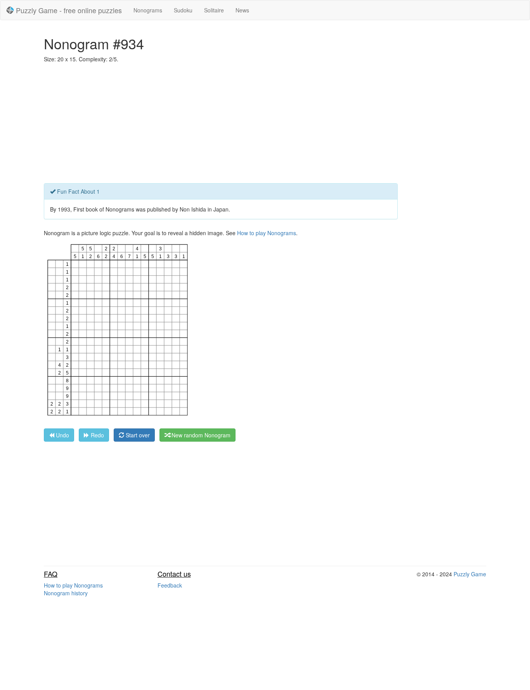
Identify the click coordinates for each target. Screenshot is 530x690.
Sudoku (183, 10)
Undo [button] (61, 435)
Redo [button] (96, 435)
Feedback (170, 585)
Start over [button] (137, 435)
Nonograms (147, 10)
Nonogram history (66, 593)
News (242, 10)
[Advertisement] (265, 125)
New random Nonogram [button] (200, 435)
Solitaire (214, 10)
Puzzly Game (470, 574)
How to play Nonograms (266, 233)
